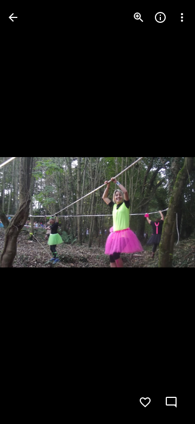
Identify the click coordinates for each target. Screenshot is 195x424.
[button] (30, 212)
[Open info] (160, 17)
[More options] (182, 17)
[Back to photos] (13, 17)
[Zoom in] (139, 17)
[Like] (145, 402)
